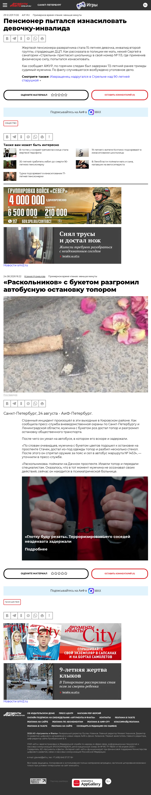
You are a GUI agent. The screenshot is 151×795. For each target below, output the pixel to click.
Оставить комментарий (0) (120, 95)
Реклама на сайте (37, 722)
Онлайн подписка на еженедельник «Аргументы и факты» (61, 717)
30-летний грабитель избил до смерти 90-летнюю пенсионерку (43, 163)
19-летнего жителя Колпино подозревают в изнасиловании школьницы (116, 151)
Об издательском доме (41, 713)
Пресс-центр (66, 713)
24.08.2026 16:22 (12, 276)
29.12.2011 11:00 (11, 15)
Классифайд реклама (126, 722)
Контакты (105, 717)
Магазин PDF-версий (89, 713)
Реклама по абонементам (67, 722)
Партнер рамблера (59, 781)
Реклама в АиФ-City (98, 722)
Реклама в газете (125, 717)
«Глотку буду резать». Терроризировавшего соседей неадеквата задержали (77, 539)
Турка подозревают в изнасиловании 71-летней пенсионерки (42, 175)
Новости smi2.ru (15, 265)
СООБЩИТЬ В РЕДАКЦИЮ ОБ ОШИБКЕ (97, 726)
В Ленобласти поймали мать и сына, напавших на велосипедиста (113, 163)
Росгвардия (10, 394)
